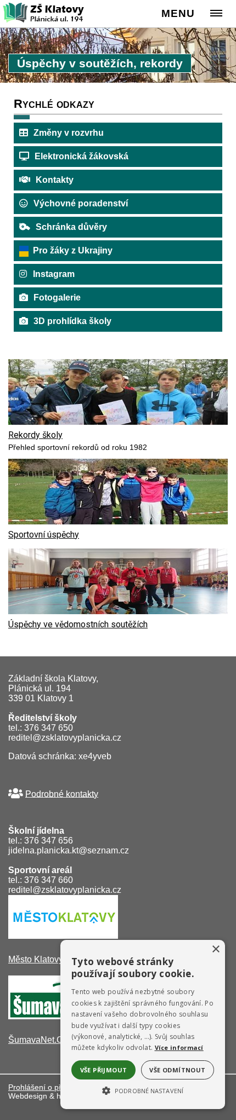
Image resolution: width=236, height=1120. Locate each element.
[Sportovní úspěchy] (118, 521)
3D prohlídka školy (72, 321)
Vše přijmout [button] (103, 1070)
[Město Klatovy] (63, 935)
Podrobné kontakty (61, 793)
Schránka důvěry (71, 227)
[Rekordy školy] (118, 421)
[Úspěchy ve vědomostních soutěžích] (118, 611)
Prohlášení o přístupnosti (51, 1087)
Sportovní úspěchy (43, 534)
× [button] (215, 949)
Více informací (179, 1047)
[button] (142, 1090)
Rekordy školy (35, 435)
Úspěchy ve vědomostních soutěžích (78, 624)
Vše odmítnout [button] (177, 1070)
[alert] (142, 1024)
